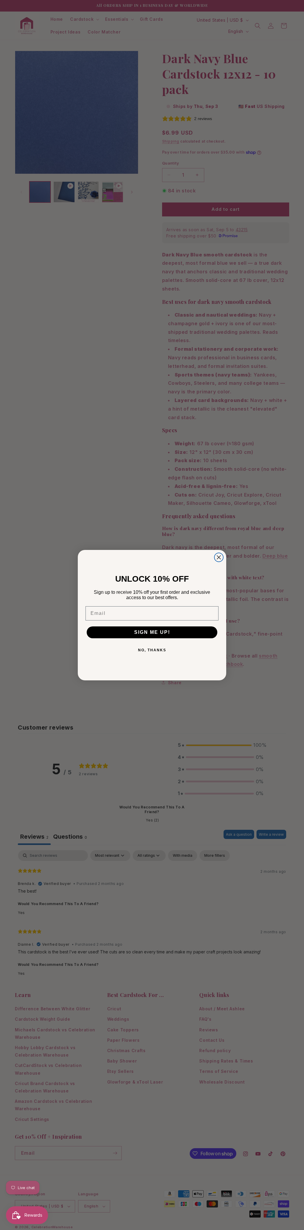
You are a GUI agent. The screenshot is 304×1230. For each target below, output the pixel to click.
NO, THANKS (152, 650)
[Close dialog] (218, 557)
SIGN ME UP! (152, 632)
